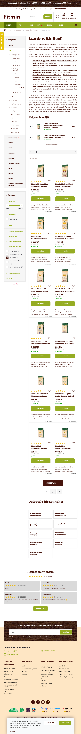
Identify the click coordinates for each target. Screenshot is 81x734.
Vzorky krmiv (16, 58)
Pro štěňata (14, 121)
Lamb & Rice (18, 84)
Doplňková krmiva (16, 104)
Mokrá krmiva (14, 97)
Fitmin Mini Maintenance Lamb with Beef (46, 70)
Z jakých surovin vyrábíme (29, 669)
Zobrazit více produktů (52, 144)
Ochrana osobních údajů (10, 682)
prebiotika (73, 100)
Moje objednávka (8, 693)
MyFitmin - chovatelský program (15, 184)
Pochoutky (14, 100)
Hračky (13, 111)
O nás (23, 666)
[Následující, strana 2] (53, 491)
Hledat (47, 17)
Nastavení (13, 731)
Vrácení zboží (7, 677)
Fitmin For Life (17, 92)
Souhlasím (65, 723)
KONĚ (10, 148)
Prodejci (24, 671)
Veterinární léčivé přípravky (9, 690)
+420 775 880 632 (49, 651)
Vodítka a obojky (15, 114)
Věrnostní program (14, 163)
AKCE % (10, 46)
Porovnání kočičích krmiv (66, 674)
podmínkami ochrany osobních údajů (36, 637)
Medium (17, 77)
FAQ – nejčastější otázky (11, 679)
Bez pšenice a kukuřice (15, 262)
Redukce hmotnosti (15, 254)
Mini (16, 74)
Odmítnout (50, 723)
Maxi (16, 81)
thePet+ (10, 178)
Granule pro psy (15, 54)
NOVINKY (11, 158)
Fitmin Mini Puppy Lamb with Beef (44, 61)
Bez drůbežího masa (15, 267)
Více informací (23, 728)
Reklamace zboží (8, 674)
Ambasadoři (43, 686)
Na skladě (13, 219)
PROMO (10, 168)
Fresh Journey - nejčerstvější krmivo (46, 666)
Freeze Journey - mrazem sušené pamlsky (47, 671)
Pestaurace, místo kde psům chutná (46, 675)
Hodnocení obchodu (40, 571)
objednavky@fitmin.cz (14, 651)
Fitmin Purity (16, 65)
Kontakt (24, 674)
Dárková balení (15, 125)
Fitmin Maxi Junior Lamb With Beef (44, 65)
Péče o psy (14, 107)
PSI (10, 51)
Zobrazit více (40, 609)
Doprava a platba (8, 671)
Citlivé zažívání (14, 251)
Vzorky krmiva (15, 132)
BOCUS (10, 173)
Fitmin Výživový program (17, 69)
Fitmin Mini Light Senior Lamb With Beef (46, 80)
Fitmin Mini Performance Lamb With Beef (46, 75)
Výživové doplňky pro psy (66, 677)
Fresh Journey (17, 62)
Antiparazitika (14, 128)
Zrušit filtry (16, 284)
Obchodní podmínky (9, 668)
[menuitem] (10, 25)
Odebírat (66, 632)
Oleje (12, 118)
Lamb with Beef (19, 88)
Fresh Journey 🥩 (13, 138)
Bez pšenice (13, 257)
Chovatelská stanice (46, 683)
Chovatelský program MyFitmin (46, 679)
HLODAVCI (11, 153)
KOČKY (10, 143)
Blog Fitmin (62, 666)
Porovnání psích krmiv (65, 671)
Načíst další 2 (51, 483)
